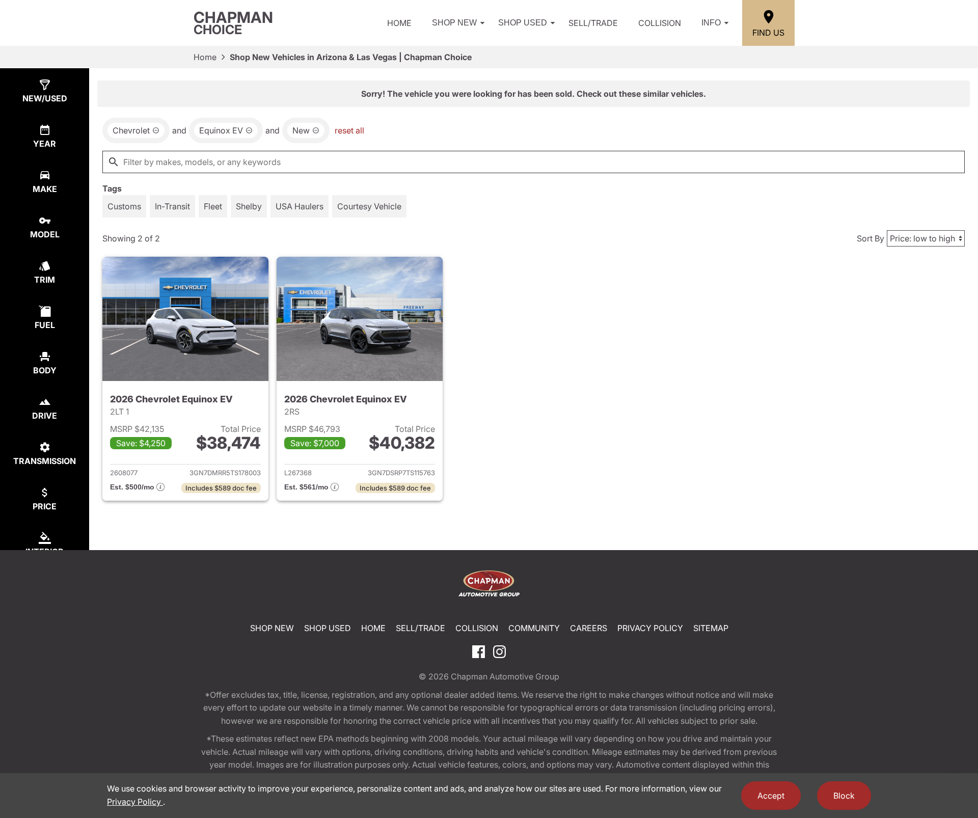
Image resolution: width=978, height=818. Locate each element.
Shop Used (522, 22)
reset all (349, 130)
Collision (659, 23)
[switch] (124, 206)
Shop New (454, 22)
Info (711, 22)
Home (399, 23)
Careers (588, 628)
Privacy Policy (650, 628)
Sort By (870, 238)
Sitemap (710, 628)
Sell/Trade (593, 23)
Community (534, 628)
